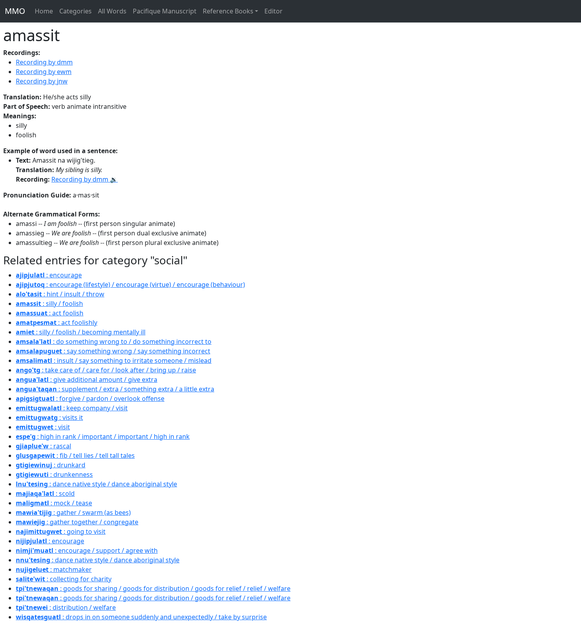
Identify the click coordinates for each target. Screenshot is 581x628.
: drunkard (50, 465)
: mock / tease (54, 503)
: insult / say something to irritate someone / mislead (113, 360)
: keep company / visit (72, 408)
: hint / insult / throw (60, 294)
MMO (15, 11)
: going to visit (61, 531)
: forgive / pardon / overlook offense (90, 398)
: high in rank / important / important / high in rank (103, 436)
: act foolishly (56, 322)
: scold (45, 493)
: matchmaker (54, 569)
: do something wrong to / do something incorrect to (113, 341)
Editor (273, 11)
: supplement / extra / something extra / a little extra (115, 389)
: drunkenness (54, 474)
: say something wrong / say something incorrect (113, 351)
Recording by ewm (44, 71)
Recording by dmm (44, 62)
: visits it (49, 417)
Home (44, 11)
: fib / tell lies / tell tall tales (75, 455)
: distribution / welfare (66, 607)
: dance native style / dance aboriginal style (96, 484)
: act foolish (49, 313)
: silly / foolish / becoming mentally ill (80, 332)
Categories (75, 11)
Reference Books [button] (228, 11)
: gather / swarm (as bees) (73, 512)
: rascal (43, 446)
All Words (112, 11)
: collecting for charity (63, 579)
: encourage (49, 275)
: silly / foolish (49, 303)
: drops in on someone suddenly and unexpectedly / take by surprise (141, 617)
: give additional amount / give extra (86, 379)
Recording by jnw (42, 81)
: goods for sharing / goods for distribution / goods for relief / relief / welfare (153, 588)
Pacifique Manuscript (164, 11)
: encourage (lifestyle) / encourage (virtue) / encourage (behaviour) (130, 284)
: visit (43, 427)
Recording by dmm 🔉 (84, 179)
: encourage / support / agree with (87, 550)
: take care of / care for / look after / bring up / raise (106, 370)
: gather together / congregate (77, 522)
